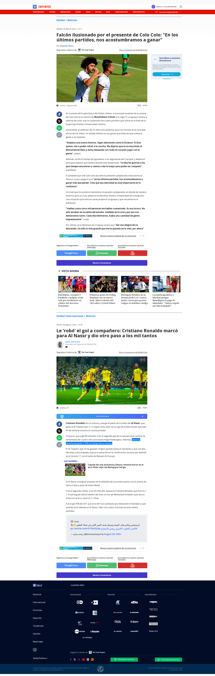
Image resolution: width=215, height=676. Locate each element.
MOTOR (98, 12)
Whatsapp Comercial (126, 659)
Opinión (36, 633)
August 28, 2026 (112, 534)
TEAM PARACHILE (121, 12)
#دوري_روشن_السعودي (111, 528)
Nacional (37, 594)
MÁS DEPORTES (139, 12)
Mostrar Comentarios (102, 263)
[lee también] (76, 469)
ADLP (108, 12)
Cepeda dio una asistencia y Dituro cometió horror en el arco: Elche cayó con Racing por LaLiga (115, 466)
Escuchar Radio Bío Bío (169, 12)
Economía (37, 610)
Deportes (37, 618)
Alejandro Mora (67, 46)
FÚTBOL (52, 12)
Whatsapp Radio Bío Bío (170, 660)
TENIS (88, 12)
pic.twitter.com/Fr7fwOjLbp (85, 528)
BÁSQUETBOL (65, 12)
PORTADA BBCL (38, 12)
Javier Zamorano (72, 341)
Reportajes (38, 641)
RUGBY (78, 12)
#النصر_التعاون (130, 528)
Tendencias (38, 625)
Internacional (39, 602)
